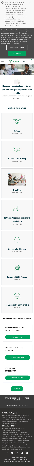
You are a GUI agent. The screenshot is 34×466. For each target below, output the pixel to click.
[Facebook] (7, 453)
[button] (16, 47)
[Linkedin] (17, 453)
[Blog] (22, 453)
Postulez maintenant (20, 337)
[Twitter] (12, 453)
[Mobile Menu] (2, 61)
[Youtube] (26, 453)
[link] (14, 61)
